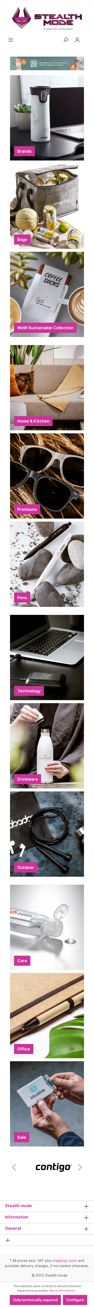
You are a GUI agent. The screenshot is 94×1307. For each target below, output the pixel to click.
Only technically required (35, 1300)
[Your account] (77, 40)
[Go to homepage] (47, 18)
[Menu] (11, 40)
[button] (14, 1167)
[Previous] (14, 63)
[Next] (80, 63)
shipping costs (65, 1260)
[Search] (65, 40)
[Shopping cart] (86, 38)
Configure (75, 1300)
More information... (63, 1290)
